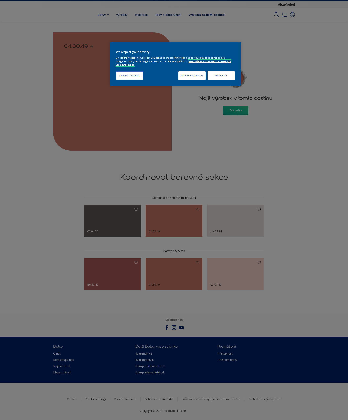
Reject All (221, 75)
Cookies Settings (129, 75)
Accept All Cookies (192, 75)
